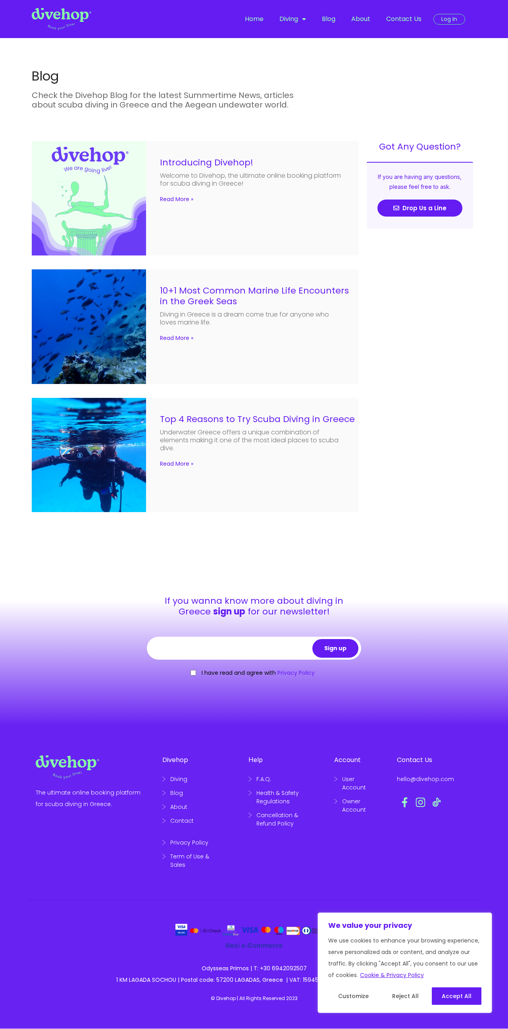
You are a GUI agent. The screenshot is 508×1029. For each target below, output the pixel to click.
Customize (353, 996)
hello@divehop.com (425, 779)
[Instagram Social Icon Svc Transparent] (421, 802)
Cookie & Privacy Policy (392, 975)
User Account (354, 783)
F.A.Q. (263, 779)
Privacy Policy (189, 843)
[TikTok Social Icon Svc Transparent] (436, 802)
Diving (288, 18)
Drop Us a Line (423, 208)
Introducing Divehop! (206, 162)
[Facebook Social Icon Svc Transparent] (405, 802)
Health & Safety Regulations (277, 797)
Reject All (405, 996)
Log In (449, 19)
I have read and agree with (258, 673)
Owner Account (354, 805)
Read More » (176, 199)
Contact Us (403, 18)
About (360, 18)
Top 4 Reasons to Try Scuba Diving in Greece (257, 419)
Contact (182, 821)
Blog (328, 18)
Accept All (456, 996)
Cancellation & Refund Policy (277, 819)
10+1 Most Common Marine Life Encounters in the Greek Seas (254, 295)
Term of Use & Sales (189, 860)
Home (254, 18)
